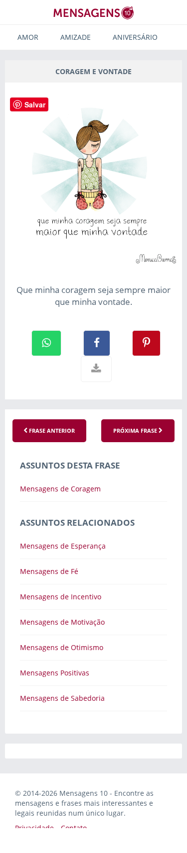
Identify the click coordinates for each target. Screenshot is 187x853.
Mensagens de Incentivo (60, 596)
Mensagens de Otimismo (61, 647)
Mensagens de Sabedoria (62, 698)
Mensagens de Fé (49, 571)
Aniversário (135, 37)
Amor (27, 37)
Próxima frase (136, 430)
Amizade (75, 37)
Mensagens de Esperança (63, 546)
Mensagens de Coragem (60, 488)
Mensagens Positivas (54, 672)
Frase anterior (51, 430)
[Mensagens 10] (93, 12)
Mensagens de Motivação (62, 622)
